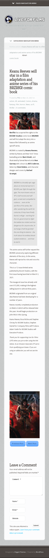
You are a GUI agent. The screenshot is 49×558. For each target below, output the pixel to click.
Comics (28, 101)
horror (22, 105)
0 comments (21, 108)
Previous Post (17, 444)
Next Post (32, 444)
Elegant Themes (20, 552)
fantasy (12, 105)
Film (17, 105)
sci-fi (32, 105)
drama (34, 101)
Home (12, 47)
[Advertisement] (29, 61)
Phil (18, 98)
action (18, 47)
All (16, 101)
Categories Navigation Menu (26, 41)
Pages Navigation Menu (26, 3)
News (28, 105)
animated (21, 101)
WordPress (40, 552)
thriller (12, 108)
